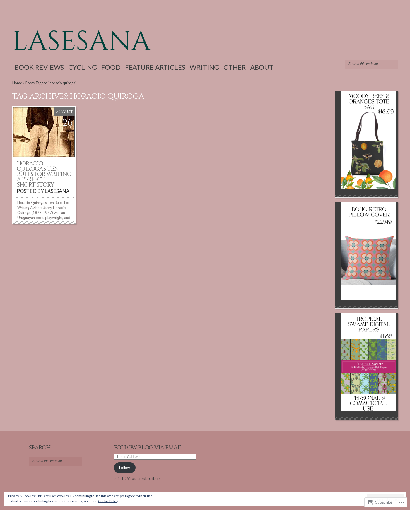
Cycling (82, 67)
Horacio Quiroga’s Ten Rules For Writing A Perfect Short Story (44, 174)
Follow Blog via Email (148, 448)
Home (17, 83)
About (261, 67)
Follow (124, 467)
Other (234, 67)
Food (110, 67)
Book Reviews (39, 67)
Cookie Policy (108, 501)
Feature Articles (155, 67)
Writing (204, 67)
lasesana (81, 41)
